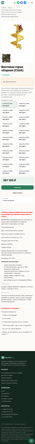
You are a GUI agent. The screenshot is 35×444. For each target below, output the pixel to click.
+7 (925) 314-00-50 (7, 412)
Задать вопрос (17, 193)
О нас (3, 391)
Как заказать (5, 396)
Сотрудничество (6, 401)
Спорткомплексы (6, 378)
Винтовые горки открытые (8, 14)
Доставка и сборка (6, 398)
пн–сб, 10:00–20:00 (6, 417)
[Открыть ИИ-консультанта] (31, 441)
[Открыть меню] (32, 2)
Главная (3, 7)
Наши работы (5, 393)
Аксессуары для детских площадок (11, 10)
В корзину (17, 187)
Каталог (10, 7)
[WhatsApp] (18, 2)
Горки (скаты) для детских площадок (11, 12)
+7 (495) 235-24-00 (7, 409)
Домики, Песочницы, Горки (9, 380)
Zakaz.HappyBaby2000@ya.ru (9, 414)
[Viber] (21, 2)
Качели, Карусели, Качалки (9, 383)
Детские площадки (7, 375)
